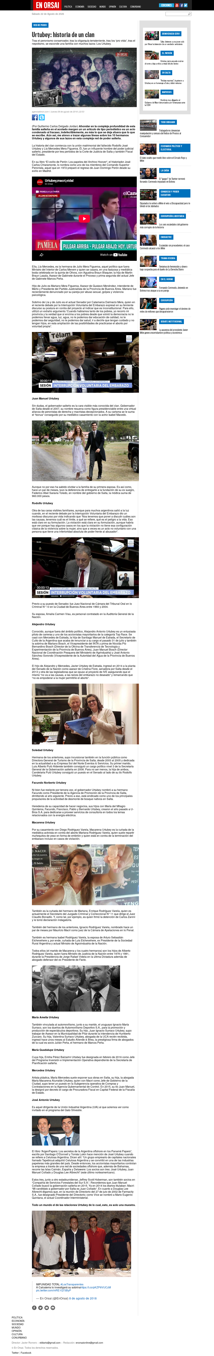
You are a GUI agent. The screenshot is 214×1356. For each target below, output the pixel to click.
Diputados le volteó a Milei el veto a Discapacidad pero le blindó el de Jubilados (165, 205)
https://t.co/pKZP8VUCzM (96, 1287)
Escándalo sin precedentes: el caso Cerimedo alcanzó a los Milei (165, 247)
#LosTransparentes (72, 1284)
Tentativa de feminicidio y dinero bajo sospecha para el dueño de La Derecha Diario (163, 268)
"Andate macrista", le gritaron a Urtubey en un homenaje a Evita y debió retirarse (164, 81)
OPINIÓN (112, 6)
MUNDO (102, 6)
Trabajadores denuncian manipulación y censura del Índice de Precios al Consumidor (160, 133)
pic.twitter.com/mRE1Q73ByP (53, 1290)
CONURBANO (135, 6)
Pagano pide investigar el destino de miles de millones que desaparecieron (165, 310)
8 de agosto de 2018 (83, 1298)
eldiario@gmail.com (50, 1342)
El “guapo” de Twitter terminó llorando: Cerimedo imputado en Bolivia (162, 180)
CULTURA (123, 6)
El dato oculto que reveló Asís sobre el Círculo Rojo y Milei (163, 159)
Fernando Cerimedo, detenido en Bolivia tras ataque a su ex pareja (164, 289)
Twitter (15, 1352)
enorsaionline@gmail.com (89, 1342)
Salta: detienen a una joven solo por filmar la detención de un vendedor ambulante (164, 42)
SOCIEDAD (92, 6)
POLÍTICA (68, 6)
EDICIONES (166, 5)
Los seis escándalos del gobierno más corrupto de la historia (164, 226)
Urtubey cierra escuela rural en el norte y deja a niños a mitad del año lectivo (164, 62)
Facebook (26, 1352)
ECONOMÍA (79, 6)
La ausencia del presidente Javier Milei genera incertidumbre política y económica (164, 331)
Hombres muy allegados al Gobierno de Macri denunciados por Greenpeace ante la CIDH (165, 102)
